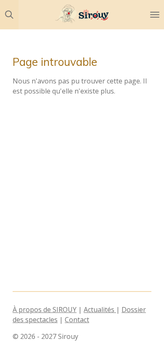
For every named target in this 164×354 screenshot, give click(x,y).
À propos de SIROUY (45, 309)
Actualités (100, 309)
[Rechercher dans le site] (9, 14)
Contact (77, 319)
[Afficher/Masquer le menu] (154, 14)
